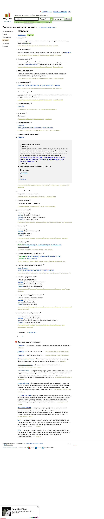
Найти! (68, 19)
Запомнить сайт (46, 11)
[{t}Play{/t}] (25, 37)
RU (69, 11)
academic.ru (7, 21)
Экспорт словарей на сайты (10, 447)
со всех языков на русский (47, 27)
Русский (5, 34)
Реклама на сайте (38, 443)
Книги (38, 22)
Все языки (5, 40)
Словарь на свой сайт (60, 11)
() (49, 256)
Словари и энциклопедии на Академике (31, 15)
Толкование (21, 35)
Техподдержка (29, 443)
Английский (6, 43)
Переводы (29, 22)
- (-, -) (39, 222)
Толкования (18, 22)
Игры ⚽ (47, 22)
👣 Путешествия (8, 445)
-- (38, 185)
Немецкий (5, 46)
